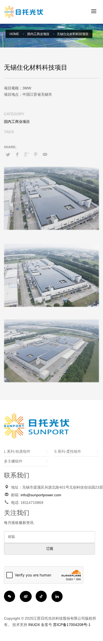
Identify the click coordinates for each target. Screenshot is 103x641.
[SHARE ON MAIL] (45, 154)
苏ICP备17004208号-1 (72, 625)
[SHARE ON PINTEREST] (36, 154)
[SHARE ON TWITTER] (8, 155)
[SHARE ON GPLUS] (26, 154)
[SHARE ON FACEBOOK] (17, 154)
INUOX (34, 625)
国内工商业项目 (17, 121)
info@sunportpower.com (41, 495)
